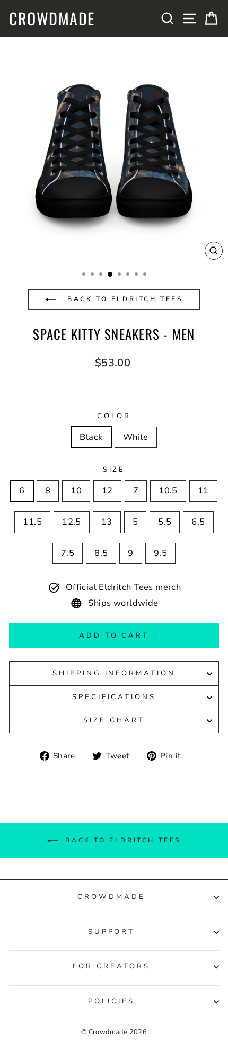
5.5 (164, 522)
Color (114, 416)
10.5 (168, 490)
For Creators (111, 966)
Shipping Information (114, 673)
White (135, 437)
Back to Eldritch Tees (123, 299)
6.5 (198, 522)
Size (114, 469)
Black (91, 437)
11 (203, 490)
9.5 (160, 553)
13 (106, 522)
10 (76, 490)
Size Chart (114, 720)
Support (111, 932)
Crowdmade (52, 18)
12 (107, 490)
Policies (111, 1001)
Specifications (114, 697)
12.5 (71, 522)
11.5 (32, 522)
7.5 (67, 553)
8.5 (101, 553)
